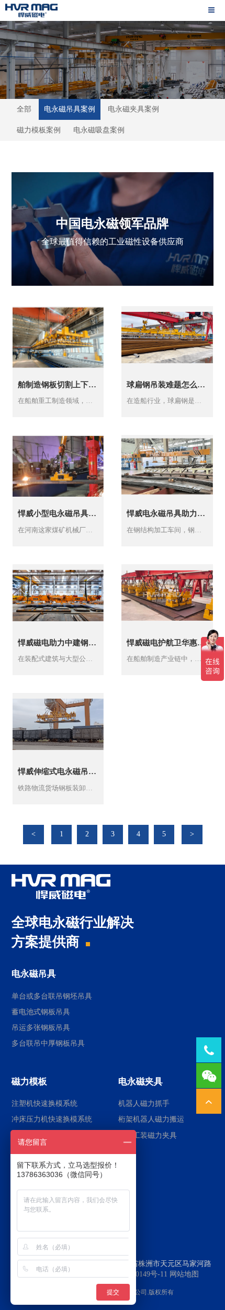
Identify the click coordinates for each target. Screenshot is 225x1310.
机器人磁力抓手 (144, 1103)
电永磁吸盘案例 (99, 130)
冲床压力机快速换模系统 (52, 1119)
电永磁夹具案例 (133, 109)
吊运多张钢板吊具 (41, 1028)
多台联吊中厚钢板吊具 (48, 1043)
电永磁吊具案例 (69, 109)
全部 (24, 109)
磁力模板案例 (39, 130)
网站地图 (184, 1274)
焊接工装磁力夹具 (147, 1135)
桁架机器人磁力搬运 (151, 1119)
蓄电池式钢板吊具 (41, 1012)
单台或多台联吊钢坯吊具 (52, 996)
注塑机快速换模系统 (44, 1103)
